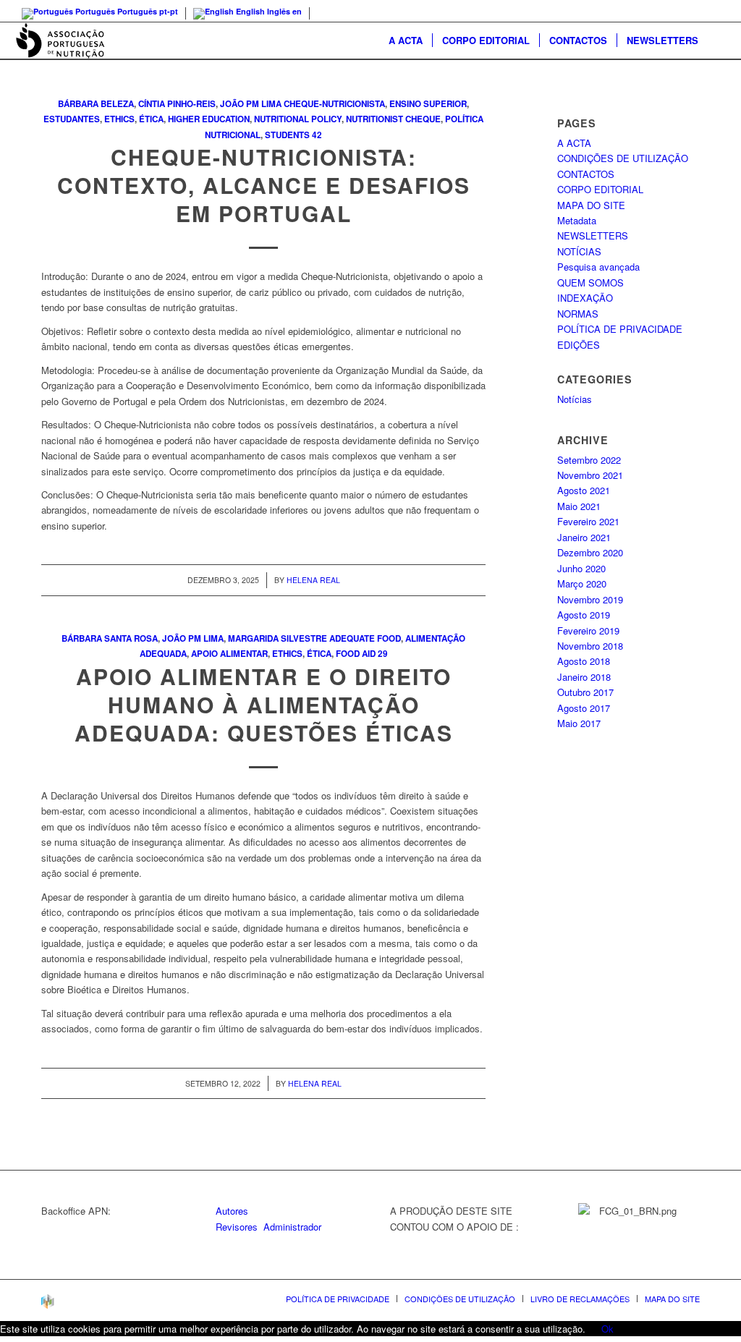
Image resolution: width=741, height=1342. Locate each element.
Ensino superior (428, 104)
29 (383, 653)
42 (317, 135)
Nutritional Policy (298, 119)
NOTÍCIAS (579, 251)
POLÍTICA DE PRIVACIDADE (619, 329)
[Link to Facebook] (716, 11)
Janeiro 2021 (584, 537)
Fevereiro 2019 (588, 630)
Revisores (237, 1226)
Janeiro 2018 (584, 677)
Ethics (119, 119)
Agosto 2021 (583, 490)
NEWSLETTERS (592, 235)
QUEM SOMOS (590, 282)
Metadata (576, 220)
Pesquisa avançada (598, 266)
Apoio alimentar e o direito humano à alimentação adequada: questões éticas (264, 704)
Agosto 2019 (583, 614)
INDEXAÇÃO (585, 298)
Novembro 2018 (590, 646)
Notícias (574, 399)
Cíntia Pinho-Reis (177, 104)
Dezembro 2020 (590, 552)
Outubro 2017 (585, 692)
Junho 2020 (581, 568)
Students (287, 135)
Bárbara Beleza (96, 104)
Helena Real (313, 579)
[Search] (717, 40)
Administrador (292, 1226)
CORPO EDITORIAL (600, 189)
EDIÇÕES (578, 345)
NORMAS (577, 313)
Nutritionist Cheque (393, 119)
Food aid (356, 653)
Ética (151, 119)
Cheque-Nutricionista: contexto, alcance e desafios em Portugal (263, 185)
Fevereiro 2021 (588, 521)
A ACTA (574, 143)
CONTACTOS (585, 174)
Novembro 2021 (590, 475)
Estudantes (71, 119)
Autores (232, 1211)
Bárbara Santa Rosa (110, 638)
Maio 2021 (579, 506)
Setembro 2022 (589, 460)
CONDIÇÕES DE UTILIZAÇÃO (622, 158)
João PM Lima (250, 104)
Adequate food (365, 638)
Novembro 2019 (590, 599)
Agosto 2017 (583, 708)
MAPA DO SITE (591, 205)
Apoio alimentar (229, 653)
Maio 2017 (579, 723)
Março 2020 (581, 583)
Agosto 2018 (583, 661)
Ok (607, 1328)
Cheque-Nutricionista (334, 104)
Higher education (209, 119)
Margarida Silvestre (277, 638)
